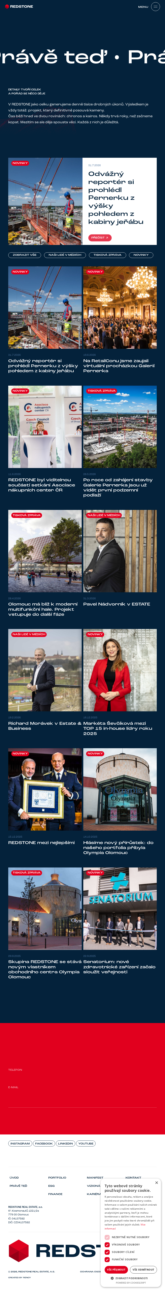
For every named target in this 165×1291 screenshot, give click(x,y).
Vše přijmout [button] (116, 1269)
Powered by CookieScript (131, 1282)
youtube (85, 1143)
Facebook (44, 1143)
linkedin (65, 1143)
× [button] (156, 1182)
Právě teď (18, 1186)
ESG (51, 1186)
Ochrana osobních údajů (98, 1272)
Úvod (14, 1178)
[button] (131, 1278)
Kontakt (133, 1178)
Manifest (95, 1178)
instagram (20, 1143)
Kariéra (94, 1194)
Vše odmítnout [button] (143, 1269)
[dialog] (131, 1233)
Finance (55, 1194)
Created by (19, 1278)
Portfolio (57, 1178)
